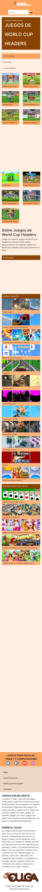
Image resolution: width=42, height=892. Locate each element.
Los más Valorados (10, 68)
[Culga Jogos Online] (21, 876)
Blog (5, 772)
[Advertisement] (21, 148)
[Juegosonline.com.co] (22, 3)
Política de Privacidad (13, 783)
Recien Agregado (9, 56)
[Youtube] (25, 763)
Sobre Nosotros (11, 778)
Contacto (8, 789)
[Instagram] (33, 763)
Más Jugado (8, 62)
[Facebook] (16, 763)
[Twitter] (8, 763)
